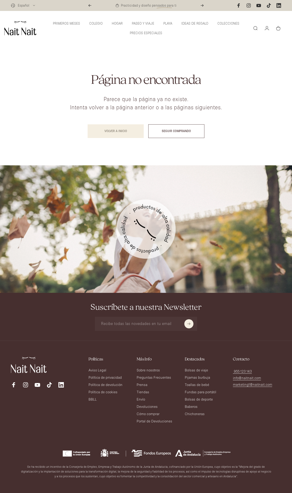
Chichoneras (195, 414)
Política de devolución (106, 385)
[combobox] (23, 5)
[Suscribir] (188, 323)
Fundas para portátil (200, 392)
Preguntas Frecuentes (154, 377)
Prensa (142, 385)
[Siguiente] (202, 5)
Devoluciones (147, 407)
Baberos (191, 407)
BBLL (93, 399)
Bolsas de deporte (199, 399)
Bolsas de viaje (196, 370)
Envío (141, 399)
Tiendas (143, 392)
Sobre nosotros (148, 370)
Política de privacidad (105, 377)
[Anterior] (90, 5)
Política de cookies (103, 392)
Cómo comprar (148, 414)
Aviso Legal (97, 370)
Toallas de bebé (197, 385)
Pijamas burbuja (197, 377)
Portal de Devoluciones (154, 421)
